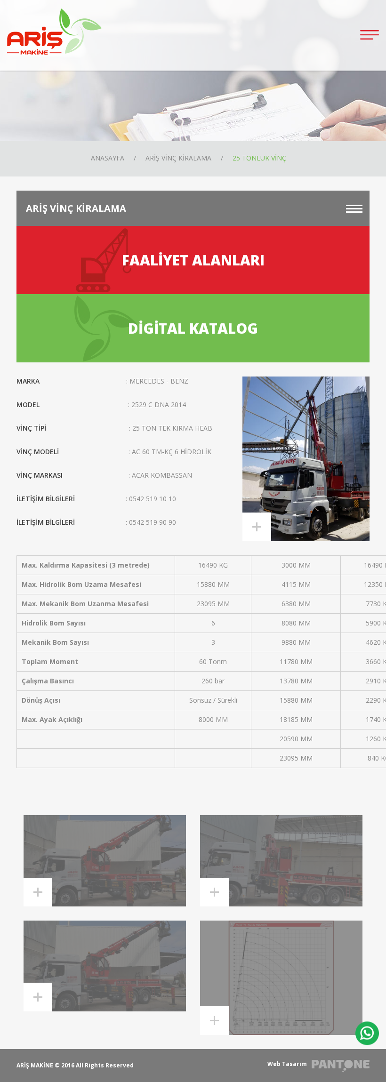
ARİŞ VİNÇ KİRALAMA (178, 157)
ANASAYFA (107, 157)
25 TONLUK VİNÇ (259, 157)
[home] (54, 30)
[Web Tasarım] (341, 1066)
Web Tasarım (287, 1064)
